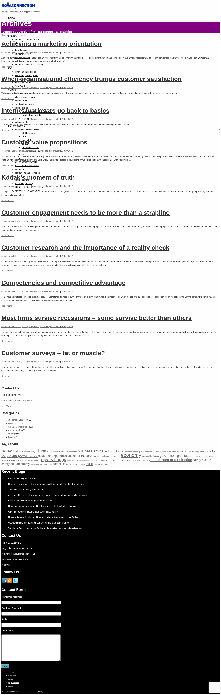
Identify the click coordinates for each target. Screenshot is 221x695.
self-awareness (45, 464)
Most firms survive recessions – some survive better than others (96, 317)
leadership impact (30, 147)
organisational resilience (109, 460)
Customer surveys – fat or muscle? (53, 353)
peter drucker (144, 460)
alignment (34, 52)
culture (12, 89)
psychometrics (15, 430)
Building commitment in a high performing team (30, 501)
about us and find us (24, 29)
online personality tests (26, 162)
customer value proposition (105, 456)
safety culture (202, 460)
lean (206, 456)
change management (25, 97)
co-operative (174, 452)
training (11, 437)
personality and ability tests (28, 129)
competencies (21, 169)
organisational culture (18, 427)
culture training (22, 122)
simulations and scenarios (27, 173)
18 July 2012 (67, 52)
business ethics (90, 451)
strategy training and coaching (29, 65)
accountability (29, 452)
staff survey (71, 464)
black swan (58, 452)
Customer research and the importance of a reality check (85, 247)
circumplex (164, 452)
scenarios (34, 464)
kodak (201, 456)
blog (17, 21)
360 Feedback (29, 133)
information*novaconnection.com (16, 400)
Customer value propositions (44, 142)
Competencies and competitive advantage (63, 282)
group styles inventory (32, 115)
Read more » (7, 67)
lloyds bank (213, 456)
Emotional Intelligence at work (22, 479)
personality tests (128, 460)
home (11, 17)
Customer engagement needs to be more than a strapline (85, 212)
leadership (14, 68)
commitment (187, 451)
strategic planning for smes (27, 39)
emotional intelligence (150, 456)
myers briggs (53, 459)
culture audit (21, 100)
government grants (173, 456)
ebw (118, 456)
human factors (192, 456)
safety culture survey (24, 104)
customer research (80, 456)
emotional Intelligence (25, 72)
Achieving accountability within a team (26, 490)
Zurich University (100, 464)
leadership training (24, 183)
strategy (26, 52)
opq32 (69, 460)
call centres (154, 452)
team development (24, 83)
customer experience (52, 456)
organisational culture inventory (85, 460)
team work (80, 464)
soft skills (59, 464)
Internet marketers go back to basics (55, 110)
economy (131, 455)
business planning (114, 451)
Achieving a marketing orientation (51, 43)
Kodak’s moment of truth (38, 177)
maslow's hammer (33, 460)
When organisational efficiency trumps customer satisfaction (91, 78)
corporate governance (19, 456)
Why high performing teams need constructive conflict (33, 512)
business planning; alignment (137, 452)
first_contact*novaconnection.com (17, 548)
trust (89, 464)
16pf (24, 136)
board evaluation (23, 50)
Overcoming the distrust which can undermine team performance (38, 523)
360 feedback (15, 451)
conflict (212, 451)
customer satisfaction (11, 52)
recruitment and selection (27, 165)
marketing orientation (50, 52)
